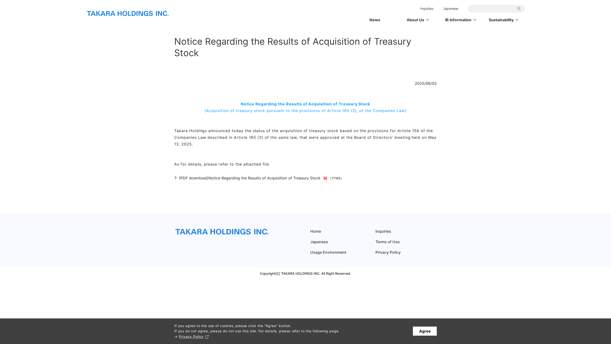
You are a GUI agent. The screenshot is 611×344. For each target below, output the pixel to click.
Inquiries (426, 8)
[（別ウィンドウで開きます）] (326, 178)
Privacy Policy (191, 336)
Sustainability (501, 19)
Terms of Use (387, 241)
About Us (415, 19)
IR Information (458, 19)
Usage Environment (328, 252)
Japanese (450, 8)
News (374, 19)
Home (315, 231)
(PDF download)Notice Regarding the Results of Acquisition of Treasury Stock (250, 178)
